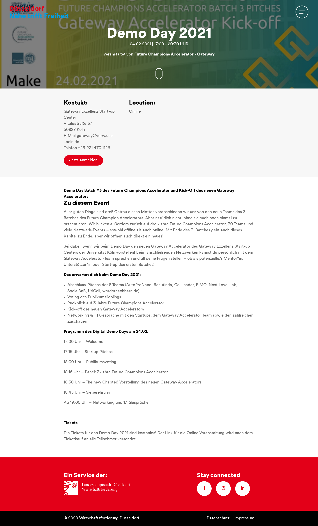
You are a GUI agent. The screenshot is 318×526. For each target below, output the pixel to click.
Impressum (244, 518)
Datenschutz (218, 518)
